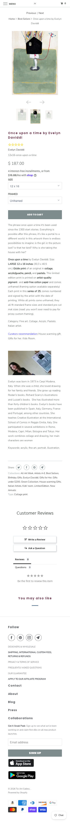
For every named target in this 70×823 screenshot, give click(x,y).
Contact (15, 685)
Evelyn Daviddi (16, 149)
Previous (31, 13)
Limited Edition (41, 486)
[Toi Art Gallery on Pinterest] (21, 637)
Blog (11, 702)
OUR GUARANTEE (17, 673)
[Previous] (28, 102)
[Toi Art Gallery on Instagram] (30, 637)
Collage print (20, 494)
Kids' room (27, 486)
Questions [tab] (20, 567)
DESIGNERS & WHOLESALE (22, 646)
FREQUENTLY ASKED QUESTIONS (25, 667)
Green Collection (29, 481)
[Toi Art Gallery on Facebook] (12, 637)
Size (10, 179)
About (13, 694)
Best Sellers (24, 19)
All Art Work (27, 473)
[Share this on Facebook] (26, 467)
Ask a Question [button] (36, 548)
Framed (13, 194)
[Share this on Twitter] (18, 467)
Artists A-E (39, 473)
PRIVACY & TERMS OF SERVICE (23, 662)
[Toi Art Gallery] (35, 3)
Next (41, 13)
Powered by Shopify (17, 792)
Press (12, 710)
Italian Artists (14, 486)
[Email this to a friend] (42, 467)
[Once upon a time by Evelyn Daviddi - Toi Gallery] (35, 63)
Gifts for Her (45, 477)
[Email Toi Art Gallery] (39, 637)
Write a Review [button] (36, 539)
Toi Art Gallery (23, 788)
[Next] (42, 102)
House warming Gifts (50, 481)
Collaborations (20, 718)
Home (12, 19)
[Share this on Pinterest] (34, 467)
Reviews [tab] (19, 559)
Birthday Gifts (15, 477)
